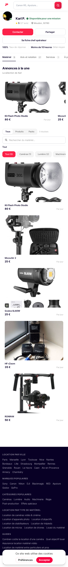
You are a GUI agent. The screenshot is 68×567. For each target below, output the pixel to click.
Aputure (57, 483)
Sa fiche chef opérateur (34, 40)
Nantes (50, 459)
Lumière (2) (43, 154)
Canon (13, 483)
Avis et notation (30, 57)
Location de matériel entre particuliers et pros (25, 547)
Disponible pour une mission (45, 18)
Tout (4, 147)
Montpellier (39, 463)
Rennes (51, 463)
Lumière (18, 499)
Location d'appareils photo (15, 519)
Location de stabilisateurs (15, 523)
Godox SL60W (12, 310)
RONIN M (9, 416)
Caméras (7, 499)
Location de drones (34, 527)
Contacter (17, 32)
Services (52, 57)
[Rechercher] (58, 5)
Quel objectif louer (55, 539)
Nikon (22, 483)
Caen (37, 468)
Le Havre (27, 468)
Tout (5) (9, 154)
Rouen (17, 468)
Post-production (10, 503)
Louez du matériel (55, 527)
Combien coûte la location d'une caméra (23, 539)
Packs (31, 131)
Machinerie (37, 499)
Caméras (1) (25, 154)
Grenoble (7, 468)
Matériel (8, 57)
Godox (5, 487)
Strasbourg (26, 463)
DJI (28, 483)
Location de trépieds (41, 523)
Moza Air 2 (10, 258)
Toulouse (32, 459)
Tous (7, 131)
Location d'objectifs (42, 519)
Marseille (14, 459)
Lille (16, 463)
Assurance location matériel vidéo (19, 543)
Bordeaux (7, 463)
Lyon (23, 459)
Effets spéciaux (29, 503)
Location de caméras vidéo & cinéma (21, 515)
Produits (19, 131)
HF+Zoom (10, 363)
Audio (27, 499)
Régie (48, 499)
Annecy (6, 472)
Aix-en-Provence (50, 468)
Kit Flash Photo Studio (16, 116)
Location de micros (12, 527)
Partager (50, 32)
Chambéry (17, 472)
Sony (5, 483)
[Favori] (47, 85)
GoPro (14, 487)
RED (48, 483)
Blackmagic (38, 483)
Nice (41, 459)
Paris (4, 459)
